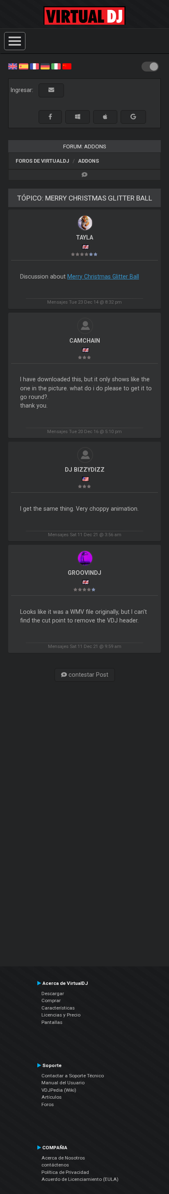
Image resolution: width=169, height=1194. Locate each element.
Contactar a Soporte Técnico (72, 1076)
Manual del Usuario (62, 1083)
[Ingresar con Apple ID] (105, 117)
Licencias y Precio (60, 1015)
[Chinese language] (66, 65)
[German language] (45, 65)
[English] (12, 65)
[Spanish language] (23, 65)
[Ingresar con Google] (133, 117)
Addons (88, 161)
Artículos (51, 1097)
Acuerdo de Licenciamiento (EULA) (80, 1179)
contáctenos (55, 1165)
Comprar (51, 1000)
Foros (47, 1104)
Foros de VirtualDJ (42, 161)
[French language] (34, 65)
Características (58, 1008)
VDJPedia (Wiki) (58, 1090)
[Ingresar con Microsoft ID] (77, 117)
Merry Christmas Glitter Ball (103, 276)
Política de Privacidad (65, 1172)
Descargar (52, 993)
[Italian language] (55, 65)
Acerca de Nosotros (63, 1158)
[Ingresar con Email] (51, 90)
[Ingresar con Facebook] (50, 117)
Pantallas (51, 1022)
